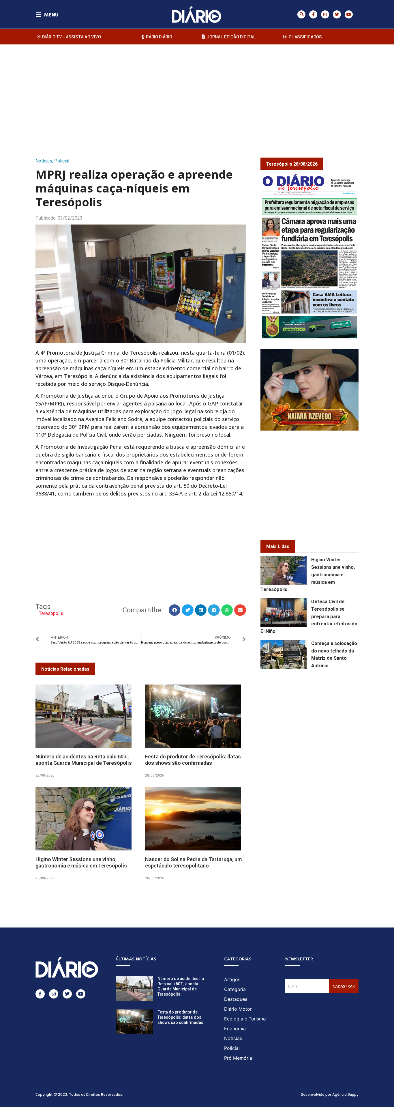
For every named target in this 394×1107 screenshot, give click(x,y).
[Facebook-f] (313, 14)
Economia (235, 1028)
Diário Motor (238, 1009)
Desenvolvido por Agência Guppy (330, 1094)
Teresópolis (51, 613)
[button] (301, 14)
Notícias (43, 161)
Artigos (232, 979)
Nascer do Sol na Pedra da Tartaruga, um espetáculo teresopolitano (193, 862)
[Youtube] (349, 14)
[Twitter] (337, 14)
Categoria (235, 989)
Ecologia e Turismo (245, 1019)
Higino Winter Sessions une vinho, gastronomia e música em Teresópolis (81, 862)
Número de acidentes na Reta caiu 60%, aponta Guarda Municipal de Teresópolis (83, 759)
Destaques (235, 999)
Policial (61, 161)
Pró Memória (238, 1058)
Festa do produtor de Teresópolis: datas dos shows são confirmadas (193, 759)
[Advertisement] (197, 95)
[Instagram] (325, 14)
